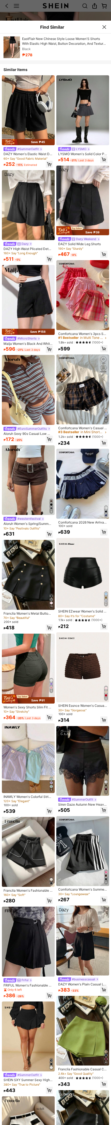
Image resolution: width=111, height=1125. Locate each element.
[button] (49, 164)
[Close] (104, 27)
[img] (28, 142)
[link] (23, 149)
